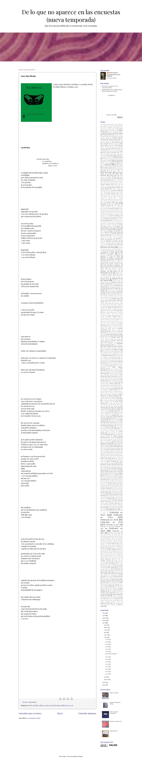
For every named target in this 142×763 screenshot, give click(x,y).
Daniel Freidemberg (114, 215)
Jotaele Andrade (114, 383)
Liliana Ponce (109, 422)
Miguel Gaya (118, 476)
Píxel (101, 509)
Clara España (103, 200)
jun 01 (107, 639)
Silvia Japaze (120, 567)
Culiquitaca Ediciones (105, 212)
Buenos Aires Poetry (106, 172)
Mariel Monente (111, 461)
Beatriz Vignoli (119, 165)
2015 (104, 618)
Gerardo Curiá (104, 331)
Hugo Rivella (103, 352)
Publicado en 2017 (112, 525)
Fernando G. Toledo (116, 312)
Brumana (113, 169)
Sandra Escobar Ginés (116, 557)
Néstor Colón (105, 486)
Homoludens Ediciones (116, 346)
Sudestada (113, 575)
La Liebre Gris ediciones (108, 400)
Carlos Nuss (112, 181)
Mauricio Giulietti (104, 473)
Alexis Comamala (111, 140)
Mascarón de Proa (116, 471)
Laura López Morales (28, 76)
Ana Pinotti (114, 151)
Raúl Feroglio (103, 537)
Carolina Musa (117, 184)
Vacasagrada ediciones (107, 583)
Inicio (60, 713)
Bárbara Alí (113, 163)
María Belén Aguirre (115, 446)
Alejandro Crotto (117, 136)
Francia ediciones (110, 322)
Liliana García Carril (112, 421)
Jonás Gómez (115, 374)
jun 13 (107, 659)
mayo (106, 635)
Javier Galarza (109, 366)
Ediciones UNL (117, 269)
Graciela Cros (106, 336)
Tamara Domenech (106, 577)
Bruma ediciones (104, 169)
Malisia (119, 437)
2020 (104, 682)
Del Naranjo (112, 223)
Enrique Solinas (116, 298)
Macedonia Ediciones (118, 434)
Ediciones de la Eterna (114, 244)
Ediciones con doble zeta (113, 241)
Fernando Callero (106, 312)
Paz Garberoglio (113, 506)
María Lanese (115, 451)
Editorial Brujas (119, 272)
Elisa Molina (108, 294)
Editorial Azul (116, 271)
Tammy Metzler (105, 579)
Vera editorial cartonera (115, 591)
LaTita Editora (119, 404)
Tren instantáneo (113, 582)
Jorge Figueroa (105, 377)
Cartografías (103, 187)
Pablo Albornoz (110, 494)
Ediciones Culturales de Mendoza (108, 242)
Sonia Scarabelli (104, 575)
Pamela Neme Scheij (113, 497)
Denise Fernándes (112, 224)
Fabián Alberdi (114, 306)
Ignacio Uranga (119, 354)
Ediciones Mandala (116, 260)
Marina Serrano (106, 464)
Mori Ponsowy (119, 479)
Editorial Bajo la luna (106, 272)
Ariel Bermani (118, 158)
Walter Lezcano (116, 601)
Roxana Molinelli (111, 549)
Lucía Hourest (118, 430)
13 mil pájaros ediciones (106, 124)
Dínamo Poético (104, 235)
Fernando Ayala (118, 310)
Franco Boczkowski (112, 324)
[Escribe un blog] (67, 698)
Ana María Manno (104, 151)
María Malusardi (111, 454)
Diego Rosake (117, 232)
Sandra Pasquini (104, 558)
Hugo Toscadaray (113, 352)
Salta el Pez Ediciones (115, 555)
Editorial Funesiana (104, 282)
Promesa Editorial (113, 510)
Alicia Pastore (104, 143)
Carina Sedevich (112, 177)
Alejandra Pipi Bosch (107, 136)
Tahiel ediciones (118, 576)
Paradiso (109, 498)
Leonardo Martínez (111, 412)
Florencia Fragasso (112, 318)
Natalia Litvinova (112, 483)
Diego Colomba (116, 229)
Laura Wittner (117, 409)
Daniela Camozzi (109, 218)
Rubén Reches (103, 552)
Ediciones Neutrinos (116, 262)
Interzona (119, 357)
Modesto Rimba (113, 477)
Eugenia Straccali (106, 304)
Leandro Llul (103, 410)
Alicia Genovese (116, 142)
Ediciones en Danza (107, 253)
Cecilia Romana (111, 193)
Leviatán (114, 415)
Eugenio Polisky (117, 304)
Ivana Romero (110, 363)
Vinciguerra (117, 598)
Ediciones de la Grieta (105, 245)
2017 (104, 623)
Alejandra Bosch (107, 134)
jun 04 (107, 644)
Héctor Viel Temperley (106, 343)
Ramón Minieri (117, 534)
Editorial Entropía (117, 280)
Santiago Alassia (116, 558)
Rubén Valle (112, 552)
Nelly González (119, 485)
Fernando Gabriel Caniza (107, 313)
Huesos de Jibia (118, 349)
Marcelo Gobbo (117, 443)
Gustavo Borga (104, 339)
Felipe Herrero (109, 310)
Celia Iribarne (109, 195)
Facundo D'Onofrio (112, 309)
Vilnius (110, 598)
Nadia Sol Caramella (116, 480)
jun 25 (107, 671)
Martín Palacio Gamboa (112, 470)
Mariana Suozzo (104, 460)
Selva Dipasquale (110, 563)
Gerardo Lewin (113, 331)
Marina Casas (110, 463)
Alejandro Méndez (104, 137)
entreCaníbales (103, 300)
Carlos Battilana (106, 180)
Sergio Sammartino (112, 564)
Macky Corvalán (106, 436)
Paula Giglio (114, 501)
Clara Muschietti (113, 200)
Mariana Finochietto (105, 458)
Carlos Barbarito (118, 178)
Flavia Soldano (112, 316)
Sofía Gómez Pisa (116, 573)
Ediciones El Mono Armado (110, 252)
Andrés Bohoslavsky (112, 155)
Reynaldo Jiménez (112, 540)
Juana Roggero (104, 389)
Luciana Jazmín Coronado (107, 431)
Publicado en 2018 (106, 526)
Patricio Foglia (117, 500)
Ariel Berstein (103, 160)
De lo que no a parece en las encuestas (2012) (110, 86)
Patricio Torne (104, 501)
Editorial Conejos (112, 275)
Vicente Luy (115, 595)
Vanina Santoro (113, 588)
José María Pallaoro (107, 382)
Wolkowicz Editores (105, 603)
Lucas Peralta (113, 428)
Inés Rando (112, 357)
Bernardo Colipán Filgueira (115, 166)
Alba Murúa (105, 130)
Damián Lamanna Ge (116, 214)
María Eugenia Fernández (113, 449)
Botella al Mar (118, 168)
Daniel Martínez (103, 217)
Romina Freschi (104, 548)
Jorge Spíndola (112, 380)
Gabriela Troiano (116, 330)
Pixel (120, 507)
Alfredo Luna (120, 140)
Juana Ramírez (117, 388)
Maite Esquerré (111, 437)
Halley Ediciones (104, 342)
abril (105, 632)
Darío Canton (119, 218)
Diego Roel (108, 232)
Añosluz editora (118, 157)
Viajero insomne (105, 595)
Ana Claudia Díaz (112, 148)
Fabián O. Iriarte (112, 307)
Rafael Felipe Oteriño (105, 534)
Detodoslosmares (105, 227)
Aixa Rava (120, 128)
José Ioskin (120, 380)
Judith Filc (112, 389)
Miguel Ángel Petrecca (107, 476)
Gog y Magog (119, 334)
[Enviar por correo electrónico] (71, 698)
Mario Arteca (117, 464)
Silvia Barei (102, 567)
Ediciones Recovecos (114, 265)
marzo (106, 630)
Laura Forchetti (113, 406)
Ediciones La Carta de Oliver (110, 256)
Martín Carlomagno (112, 468)
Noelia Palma (105, 488)
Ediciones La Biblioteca (114, 255)
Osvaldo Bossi (114, 492)
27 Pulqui (116, 124)
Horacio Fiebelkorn (107, 348)
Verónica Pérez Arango (106, 592)
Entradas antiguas (87, 713)
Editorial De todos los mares (113, 277)
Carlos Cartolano (117, 180)
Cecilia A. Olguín (116, 189)
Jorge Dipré (120, 376)
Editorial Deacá (104, 279)
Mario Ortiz (111, 465)
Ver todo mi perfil (111, 78)
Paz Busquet (105, 506)
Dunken (110, 236)
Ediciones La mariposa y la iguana (110, 258)
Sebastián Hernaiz (104, 561)
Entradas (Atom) (34, 718)
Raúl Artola (118, 536)
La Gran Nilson (119, 398)
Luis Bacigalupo (106, 434)
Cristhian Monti (110, 209)
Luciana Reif (110, 433)
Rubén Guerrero (117, 551)
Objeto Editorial (112, 489)
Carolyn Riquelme (116, 186)
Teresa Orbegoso (106, 580)
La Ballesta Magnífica (113, 395)
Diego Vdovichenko (104, 233)
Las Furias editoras (109, 404)
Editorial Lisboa (116, 282)
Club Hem (118, 204)
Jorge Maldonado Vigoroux (117, 377)
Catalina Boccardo (113, 187)
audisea (120, 160)
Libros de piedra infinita (106, 418)
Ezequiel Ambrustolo (105, 306)
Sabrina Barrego (104, 555)
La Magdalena (106, 401)
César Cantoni (116, 196)
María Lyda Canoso (113, 452)
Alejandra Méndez (118, 134)
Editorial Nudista (109, 285)
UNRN (121, 582)
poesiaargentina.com (111, 509)
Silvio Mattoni (104, 573)
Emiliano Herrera (114, 295)
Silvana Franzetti (109, 566)
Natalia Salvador (110, 485)
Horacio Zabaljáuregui (105, 349)
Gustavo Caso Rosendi (115, 339)
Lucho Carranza (109, 430)
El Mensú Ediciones (112, 289)
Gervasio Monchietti (111, 333)
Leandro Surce (113, 410)
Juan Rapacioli (107, 388)
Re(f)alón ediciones (111, 539)
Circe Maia (118, 199)
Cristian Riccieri (117, 211)
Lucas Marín (105, 428)
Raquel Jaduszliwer (110, 536)
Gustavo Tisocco (115, 340)
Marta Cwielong (109, 467)
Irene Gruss (114, 358)
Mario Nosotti (103, 465)
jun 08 (107, 651)
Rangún (102, 536)
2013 (104, 613)
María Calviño (103, 448)
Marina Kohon (119, 463)
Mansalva (110, 439)
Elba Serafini (111, 291)
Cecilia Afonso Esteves (105, 190)
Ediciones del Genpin (112, 249)
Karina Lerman (113, 392)
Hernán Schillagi (117, 345)
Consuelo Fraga (113, 208)
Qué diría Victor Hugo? (114, 533)
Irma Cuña (116, 360)
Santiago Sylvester (105, 560)
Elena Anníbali (112, 292)
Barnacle (108, 165)
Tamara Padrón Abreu (118, 577)
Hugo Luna (118, 351)
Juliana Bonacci (108, 391)
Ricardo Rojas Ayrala (109, 542)
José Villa (117, 382)
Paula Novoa (114, 503)
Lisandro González (106, 424)
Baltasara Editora (116, 161)
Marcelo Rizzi (104, 445)
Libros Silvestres (119, 418)
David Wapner (105, 220)
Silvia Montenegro (116, 569)
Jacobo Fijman (118, 363)
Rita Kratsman (112, 543)
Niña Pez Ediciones (118, 486)
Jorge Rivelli (115, 379)
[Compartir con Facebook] (60, 698)
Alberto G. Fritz (110, 131)
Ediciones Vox (104, 271)
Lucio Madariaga (119, 433)
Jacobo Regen (114, 364)
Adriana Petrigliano (107, 127)
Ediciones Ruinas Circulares (107, 266)
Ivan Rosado (115, 361)
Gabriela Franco (112, 327)
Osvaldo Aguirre (104, 492)
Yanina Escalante (111, 604)
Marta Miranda (118, 467)
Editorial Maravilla (105, 283)
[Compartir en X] (64, 698)
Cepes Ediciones (117, 195)
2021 (104, 685)
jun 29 (107, 674)
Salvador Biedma (104, 557)
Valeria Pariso (108, 586)
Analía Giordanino (112, 152)
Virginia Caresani (104, 600)
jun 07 (107, 649)
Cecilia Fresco (114, 192)
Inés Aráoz (118, 355)
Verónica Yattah (106, 594)
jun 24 (107, 669)
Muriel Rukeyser (105, 480)
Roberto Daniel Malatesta (114, 545)
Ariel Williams (112, 160)
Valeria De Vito (112, 585)
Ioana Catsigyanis (104, 358)
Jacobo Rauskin (104, 364)
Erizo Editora (112, 300)
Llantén (119, 424)
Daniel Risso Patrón (113, 217)
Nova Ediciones (115, 488)
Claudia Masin (111, 202)
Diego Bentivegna (118, 227)
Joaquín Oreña (113, 371)
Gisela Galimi (109, 334)
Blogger (81, 756)
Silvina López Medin (105, 572)
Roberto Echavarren (105, 546)
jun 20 (107, 664)
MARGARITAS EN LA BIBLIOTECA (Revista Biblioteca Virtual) (112, 90)
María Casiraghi (112, 448)
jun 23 (107, 666)
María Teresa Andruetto (115, 457)
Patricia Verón (108, 500)
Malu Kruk (102, 439)
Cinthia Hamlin (110, 199)
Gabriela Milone (111, 328)
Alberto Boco (113, 130)
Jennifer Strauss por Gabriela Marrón (114, 370)
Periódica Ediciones (112, 507)
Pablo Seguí (103, 497)
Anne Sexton (109, 157)
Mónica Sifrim (112, 479)
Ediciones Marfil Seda (105, 262)
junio (105, 637)
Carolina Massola (105, 184)
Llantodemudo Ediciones (107, 425)
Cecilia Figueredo (104, 192)
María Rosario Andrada (112, 455)
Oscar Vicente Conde (116, 491)
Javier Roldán (113, 368)
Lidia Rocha (105, 419)
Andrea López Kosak (111, 154)
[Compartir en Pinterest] (42, 702)
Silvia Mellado (105, 569)
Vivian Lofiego (113, 600)
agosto (106, 679)
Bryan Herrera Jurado (115, 171)
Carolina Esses (109, 183)
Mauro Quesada (113, 473)
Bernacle (104, 166)
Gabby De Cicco (110, 325)
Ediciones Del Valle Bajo (117, 250)
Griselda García (115, 337)
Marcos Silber (114, 445)
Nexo (111, 486)
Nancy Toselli (103, 482)
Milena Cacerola (104, 477)
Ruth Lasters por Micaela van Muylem (111, 554)
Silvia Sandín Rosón (116, 570)
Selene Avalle (114, 561)
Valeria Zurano (103, 588)
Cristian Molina (109, 211)
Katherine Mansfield (111, 394)
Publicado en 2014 (111, 516)
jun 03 (107, 642)
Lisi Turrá (114, 424)
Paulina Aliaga (108, 504)
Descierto (109, 226)
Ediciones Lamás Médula (107, 259)
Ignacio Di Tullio (110, 354)
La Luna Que (119, 400)
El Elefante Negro (105, 288)
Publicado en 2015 (109, 520)
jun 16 (107, 662)
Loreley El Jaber (109, 427)
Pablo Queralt (118, 495)
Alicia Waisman (110, 145)
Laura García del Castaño (114, 407)
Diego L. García (113, 230)
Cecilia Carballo (116, 190)
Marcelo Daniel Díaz (117, 442)
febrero (106, 627)
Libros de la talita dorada (114, 416)
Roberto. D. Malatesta (116, 546)
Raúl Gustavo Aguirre (114, 537)
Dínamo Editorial (116, 233)
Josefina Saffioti (104, 383)
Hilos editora (103, 346)
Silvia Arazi (118, 566)
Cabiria (109, 174)
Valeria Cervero (113, 72)
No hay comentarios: (29, 702)
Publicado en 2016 (67, 705)
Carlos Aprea (109, 178)
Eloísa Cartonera (117, 294)
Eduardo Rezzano (112, 286)
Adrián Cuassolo (109, 125)
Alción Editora (119, 133)
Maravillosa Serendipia (111, 440)
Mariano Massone (114, 460)
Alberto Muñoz (119, 131)
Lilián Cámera (114, 419)
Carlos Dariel (103, 181)
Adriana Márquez (119, 125)
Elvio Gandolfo (103, 295)
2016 (104, 620)
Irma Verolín (107, 361)
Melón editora (119, 474)
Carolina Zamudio (104, 186)
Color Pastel (117, 205)
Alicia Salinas (114, 143)
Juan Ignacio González (112, 386)
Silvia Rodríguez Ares (105, 570)
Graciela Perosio (116, 336)
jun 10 (107, 657)
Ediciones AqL (111, 239)
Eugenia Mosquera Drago (117, 303)
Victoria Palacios (113, 597)
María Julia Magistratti (105, 451)
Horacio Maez (117, 348)
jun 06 (107, 646)
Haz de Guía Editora (116, 342)
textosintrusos (117, 580)
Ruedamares (120, 552)
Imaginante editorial (107, 355)
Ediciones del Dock (107, 247)
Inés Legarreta (103, 357)
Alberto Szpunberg (107, 133)
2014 (104, 615)
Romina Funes (114, 548)
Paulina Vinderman (118, 504)
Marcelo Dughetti (107, 443)
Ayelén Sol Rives (106, 161)
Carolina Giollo (117, 183)
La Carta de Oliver (114, 397)
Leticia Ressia (114, 413)
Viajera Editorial (116, 594)
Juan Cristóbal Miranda (113, 385)
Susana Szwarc (108, 576)
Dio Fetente (114, 235)
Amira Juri (114, 146)
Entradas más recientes (30, 713)
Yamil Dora (115, 603)
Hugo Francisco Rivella (108, 351)
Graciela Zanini (104, 337)
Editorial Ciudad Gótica (109, 274)
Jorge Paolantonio (106, 379)
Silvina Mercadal (117, 572)
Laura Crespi (105, 406)
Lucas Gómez (119, 427)
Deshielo (117, 226)
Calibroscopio (113, 175)
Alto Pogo (118, 145)
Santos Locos (117, 560)
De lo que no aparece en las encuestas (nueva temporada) (71, 15)
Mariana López (117, 458)
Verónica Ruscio (119, 592)
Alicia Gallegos (105, 142)
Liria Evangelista (119, 422)
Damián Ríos (103, 215)
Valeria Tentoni (118, 586)
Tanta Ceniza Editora (117, 579)
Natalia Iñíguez (113, 482)
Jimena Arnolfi (105, 371)
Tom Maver (103, 582)
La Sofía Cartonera (112, 403)
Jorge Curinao (111, 376)
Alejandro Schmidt (113, 139)
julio (105, 677)
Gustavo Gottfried (104, 340)
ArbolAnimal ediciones (108, 158)
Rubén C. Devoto (108, 551)
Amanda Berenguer (105, 146)
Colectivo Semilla (105, 205)
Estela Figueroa (112, 301)
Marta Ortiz (102, 468)
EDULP (119, 286)
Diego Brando (106, 229)
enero (106, 625)
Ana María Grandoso (116, 149)
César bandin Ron (105, 196)
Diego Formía (103, 230)
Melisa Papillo (110, 474)
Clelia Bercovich (110, 203)
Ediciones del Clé (117, 245)
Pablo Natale (110, 495)
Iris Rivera (109, 360)
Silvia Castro (111, 567)
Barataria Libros (104, 163)
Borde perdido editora (36, 705)
